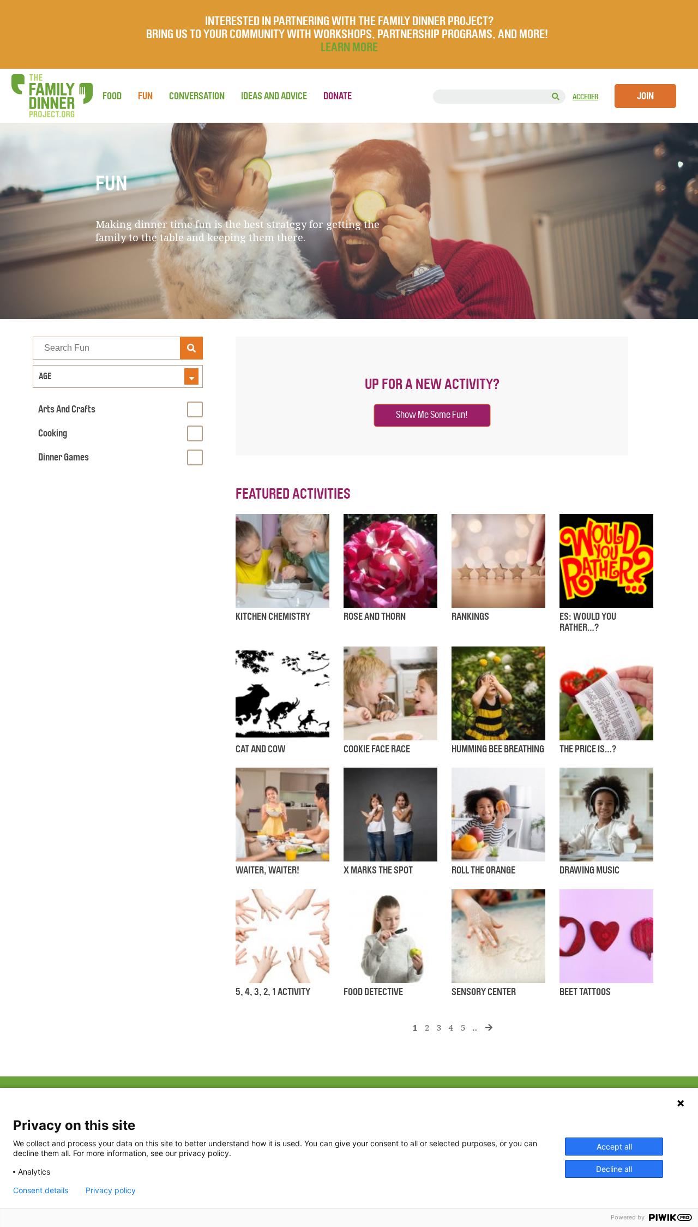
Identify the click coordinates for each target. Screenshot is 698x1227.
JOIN (645, 96)
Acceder (585, 96)
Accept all (614, 1146)
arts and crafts (66, 409)
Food (112, 96)
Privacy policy (111, 1190)
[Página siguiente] (489, 1027)
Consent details (40, 1190)
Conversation (197, 96)
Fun (145, 96)
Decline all (614, 1169)
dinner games (63, 457)
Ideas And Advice (274, 96)
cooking (52, 433)
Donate (337, 96)
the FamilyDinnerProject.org (52, 95)
